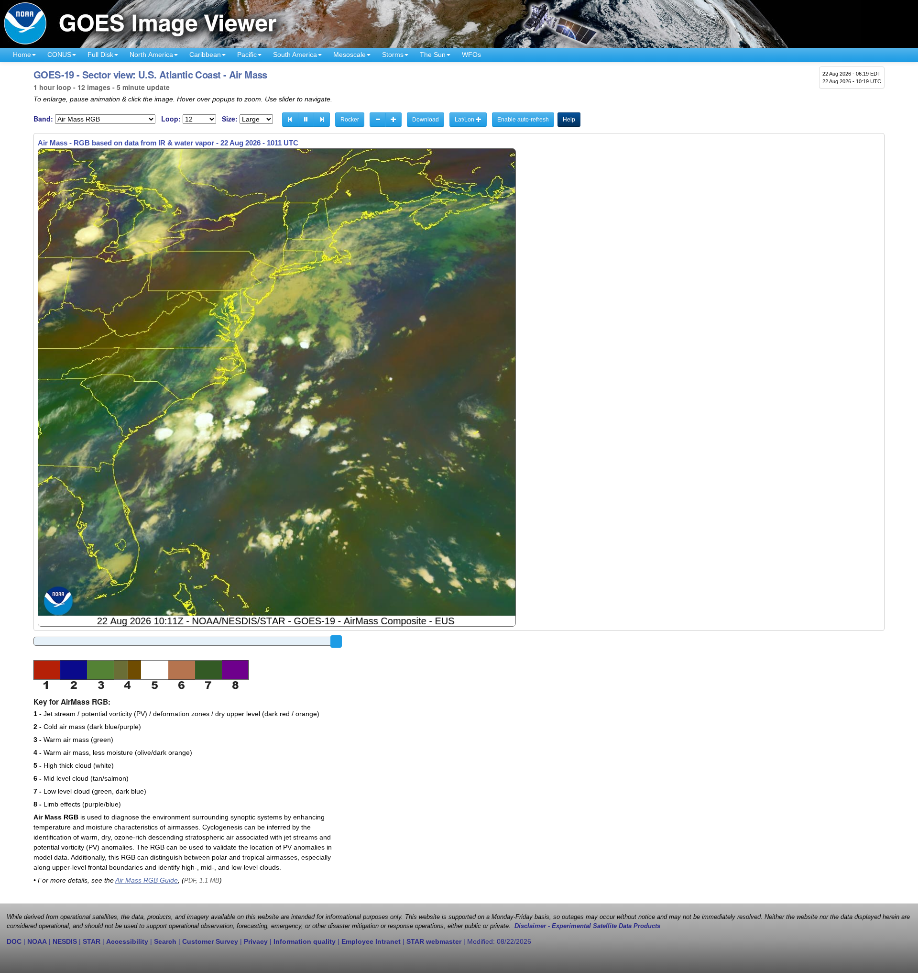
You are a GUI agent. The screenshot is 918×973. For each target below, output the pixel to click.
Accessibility (127, 941)
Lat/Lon (465, 119)
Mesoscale (349, 54)
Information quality (304, 941)
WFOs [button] (471, 54)
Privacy (256, 941)
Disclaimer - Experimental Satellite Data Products (587, 926)
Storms (393, 54)
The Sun (433, 54)
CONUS (59, 54)
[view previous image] (290, 119)
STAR (91, 941)
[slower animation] (378, 119)
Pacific (247, 54)
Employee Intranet (371, 941)
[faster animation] (393, 119)
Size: (230, 119)
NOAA (37, 941)
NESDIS (65, 941)
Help (569, 119)
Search (165, 941)
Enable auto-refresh (523, 119)
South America (295, 54)
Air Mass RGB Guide (146, 880)
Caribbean (205, 54)
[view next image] (322, 119)
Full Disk (100, 54)
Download (425, 119)
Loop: (171, 119)
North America (151, 54)
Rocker (349, 119)
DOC (14, 941)
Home (22, 54)
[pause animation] (306, 119)
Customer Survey (210, 941)
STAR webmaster (433, 941)
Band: (43, 119)
